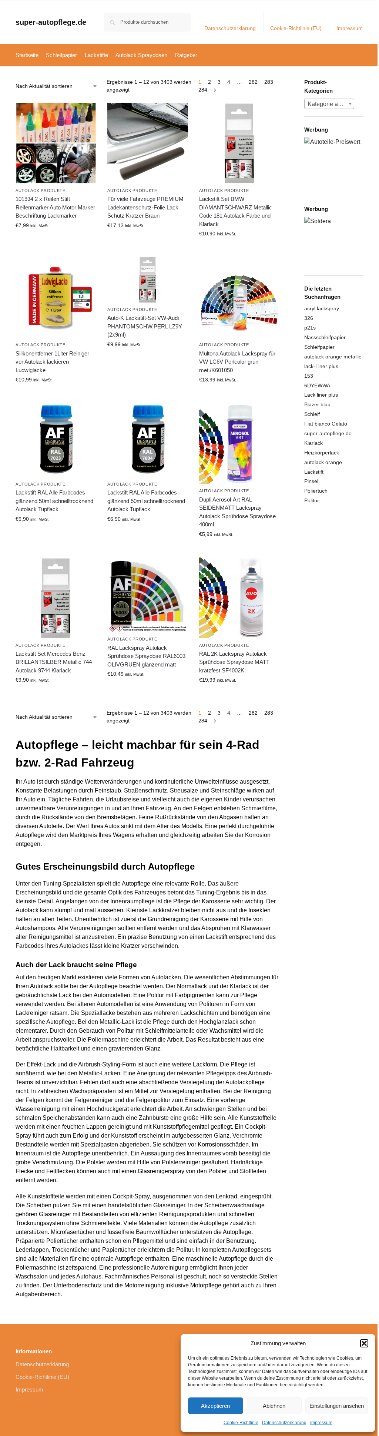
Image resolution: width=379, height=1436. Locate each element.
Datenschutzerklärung (284, 1422)
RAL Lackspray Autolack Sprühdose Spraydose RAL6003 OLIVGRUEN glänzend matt (146, 656)
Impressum (321, 1422)
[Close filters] (282, 83)
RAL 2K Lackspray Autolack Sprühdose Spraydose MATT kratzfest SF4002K (234, 662)
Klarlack (313, 443)
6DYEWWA (317, 385)
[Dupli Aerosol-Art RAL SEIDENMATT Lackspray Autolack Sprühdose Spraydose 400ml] (239, 443)
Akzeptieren (215, 1406)
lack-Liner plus (321, 366)
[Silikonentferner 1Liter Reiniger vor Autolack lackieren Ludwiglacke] (56, 297)
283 (268, 82)
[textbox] (329, 104)
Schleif (312, 414)
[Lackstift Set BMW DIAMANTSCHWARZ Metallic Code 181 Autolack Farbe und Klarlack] (239, 143)
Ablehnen (274, 1406)
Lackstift (313, 472)
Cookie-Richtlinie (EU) (296, 28)
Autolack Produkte (41, 190)
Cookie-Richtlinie (241, 1422)
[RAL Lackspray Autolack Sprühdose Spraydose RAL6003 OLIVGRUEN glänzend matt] (147, 594)
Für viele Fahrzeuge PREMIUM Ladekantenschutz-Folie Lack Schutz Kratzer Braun (145, 207)
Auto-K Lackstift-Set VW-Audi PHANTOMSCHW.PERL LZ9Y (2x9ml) (144, 326)
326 (308, 318)
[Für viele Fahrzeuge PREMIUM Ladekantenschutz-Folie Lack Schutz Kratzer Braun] (147, 143)
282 (253, 82)
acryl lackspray (321, 308)
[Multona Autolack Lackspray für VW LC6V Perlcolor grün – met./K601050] (239, 297)
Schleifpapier (319, 347)
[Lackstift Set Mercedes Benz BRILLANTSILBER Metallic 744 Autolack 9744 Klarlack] (56, 597)
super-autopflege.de (51, 22)
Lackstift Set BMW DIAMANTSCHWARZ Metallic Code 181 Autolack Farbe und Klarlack (235, 211)
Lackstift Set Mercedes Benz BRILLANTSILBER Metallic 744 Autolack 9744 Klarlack (54, 662)
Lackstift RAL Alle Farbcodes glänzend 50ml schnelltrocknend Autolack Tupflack (54, 500)
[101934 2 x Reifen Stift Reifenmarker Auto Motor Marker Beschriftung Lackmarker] (56, 143)
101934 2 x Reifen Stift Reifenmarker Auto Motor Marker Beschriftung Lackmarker (55, 207)
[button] (364, 1343)
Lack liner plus (321, 395)
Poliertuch (316, 491)
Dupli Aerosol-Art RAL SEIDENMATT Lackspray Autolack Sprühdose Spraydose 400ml (237, 512)
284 (202, 90)
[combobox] (329, 104)
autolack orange (323, 462)
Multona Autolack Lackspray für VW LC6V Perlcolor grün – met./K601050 (237, 361)
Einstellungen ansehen (336, 1406)
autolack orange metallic (332, 357)
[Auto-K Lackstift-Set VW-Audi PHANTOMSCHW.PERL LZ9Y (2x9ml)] (147, 279)
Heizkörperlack (321, 453)
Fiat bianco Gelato (325, 424)
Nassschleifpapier (325, 337)
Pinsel (311, 481)
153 (308, 376)
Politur (311, 500)
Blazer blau (317, 404)
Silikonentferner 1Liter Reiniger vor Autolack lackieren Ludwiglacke (52, 361)
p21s (310, 328)
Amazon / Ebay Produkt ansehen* (55, 243)
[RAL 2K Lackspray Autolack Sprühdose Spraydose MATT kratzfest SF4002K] (239, 597)
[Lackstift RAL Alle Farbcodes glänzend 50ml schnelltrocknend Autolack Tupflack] (56, 440)
